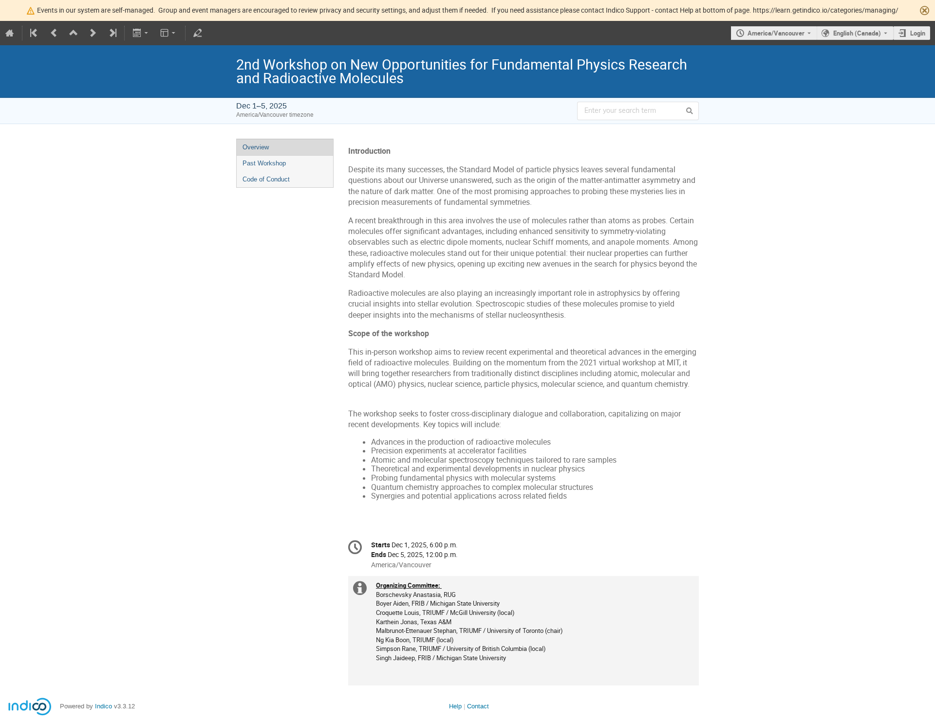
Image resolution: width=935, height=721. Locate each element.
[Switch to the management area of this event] (197, 33)
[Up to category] (73, 33)
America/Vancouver (776, 33)
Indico (103, 706)
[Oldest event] (34, 33)
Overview (256, 147)
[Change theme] (169, 33)
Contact (478, 706)
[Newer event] (93, 33)
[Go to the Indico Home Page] (9, 33)
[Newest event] (112, 33)
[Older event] (54, 33)
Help (455, 706)
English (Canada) (857, 33)
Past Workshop (264, 163)
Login (917, 33)
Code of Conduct (266, 179)
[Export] (141, 33)
